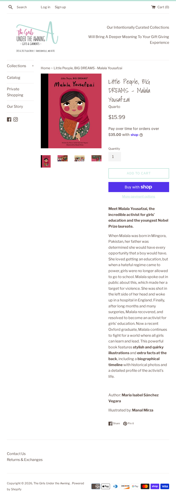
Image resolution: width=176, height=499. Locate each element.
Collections (20, 66)
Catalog (13, 77)
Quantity (114, 148)
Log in (45, 7)
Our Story (15, 106)
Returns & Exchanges (25, 460)
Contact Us (16, 454)
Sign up (60, 7)
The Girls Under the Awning (52, 483)
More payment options (138, 196)
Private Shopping (15, 92)
